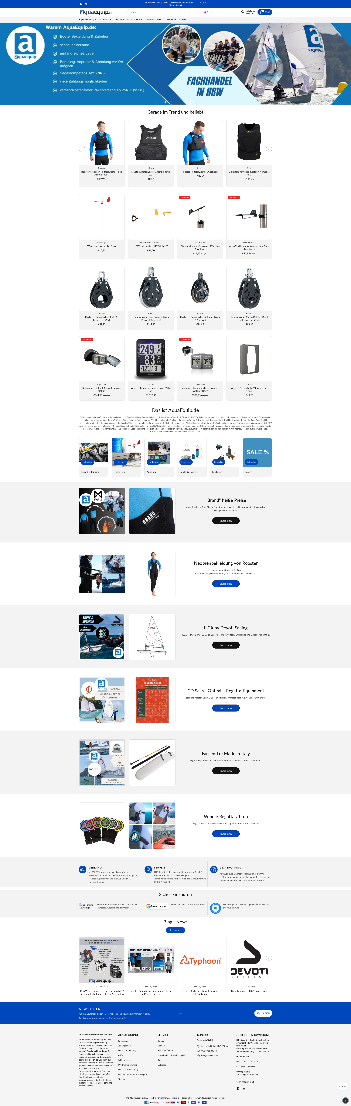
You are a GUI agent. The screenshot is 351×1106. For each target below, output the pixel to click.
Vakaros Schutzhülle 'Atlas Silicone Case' (249, 389)
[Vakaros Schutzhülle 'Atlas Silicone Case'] (249, 358)
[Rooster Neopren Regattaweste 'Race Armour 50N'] (101, 142)
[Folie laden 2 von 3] (171, 102)
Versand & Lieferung (127, 1050)
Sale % (249, 471)
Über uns (161, 1046)
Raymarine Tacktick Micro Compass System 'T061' (200, 389)
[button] (204, 12)
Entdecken (87, 462)
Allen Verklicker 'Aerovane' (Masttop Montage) (200, 247)
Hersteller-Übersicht (166, 1050)
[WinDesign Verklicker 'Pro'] (101, 217)
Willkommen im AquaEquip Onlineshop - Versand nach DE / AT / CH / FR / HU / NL (175, 3)
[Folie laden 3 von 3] (177, 102)
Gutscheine (162, 1065)
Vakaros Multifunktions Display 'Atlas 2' (151, 389)
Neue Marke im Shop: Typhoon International (200, 992)
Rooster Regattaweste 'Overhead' (200, 171)
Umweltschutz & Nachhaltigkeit (171, 1055)
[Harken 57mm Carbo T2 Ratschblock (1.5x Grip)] (200, 288)
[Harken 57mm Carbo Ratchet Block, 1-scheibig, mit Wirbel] (249, 288)
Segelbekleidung (86, 19)
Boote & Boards (188, 471)
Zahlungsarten (124, 1046)
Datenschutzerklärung (128, 1069)
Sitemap (121, 1079)
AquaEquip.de (140, 1098)
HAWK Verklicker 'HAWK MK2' (151, 245)
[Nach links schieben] (82, 149)
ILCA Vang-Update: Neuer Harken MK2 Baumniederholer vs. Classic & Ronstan (102, 992)
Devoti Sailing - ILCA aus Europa (249, 990)
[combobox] (169, 12)
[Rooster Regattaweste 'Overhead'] (200, 142)
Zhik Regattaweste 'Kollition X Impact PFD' (249, 173)
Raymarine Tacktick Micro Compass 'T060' (101, 389)
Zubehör (118, 19)
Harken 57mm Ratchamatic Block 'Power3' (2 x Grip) (151, 319)
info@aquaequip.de (209, 1055)
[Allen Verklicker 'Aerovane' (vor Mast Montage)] (249, 217)
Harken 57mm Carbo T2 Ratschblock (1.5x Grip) (200, 319)
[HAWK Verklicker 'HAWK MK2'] (151, 217)
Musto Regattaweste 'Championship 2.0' (150, 173)
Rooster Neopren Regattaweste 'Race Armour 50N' (101, 173)
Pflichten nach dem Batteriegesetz (133, 1074)
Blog (159, 1060)
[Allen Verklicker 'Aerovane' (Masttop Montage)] (200, 217)
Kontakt (161, 1041)
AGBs (120, 1055)
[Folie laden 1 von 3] (165, 102)
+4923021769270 (209, 1051)
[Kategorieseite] (93, 452)
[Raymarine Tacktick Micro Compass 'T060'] (101, 358)
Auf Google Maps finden (247, 1074)
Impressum (123, 1041)
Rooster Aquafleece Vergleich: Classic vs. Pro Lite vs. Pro (151, 992)
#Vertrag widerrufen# (127, 1065)
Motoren (217, 471)
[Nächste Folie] (186, 102)
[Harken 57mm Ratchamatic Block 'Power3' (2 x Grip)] (151, 288)
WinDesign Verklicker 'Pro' (101, 245)
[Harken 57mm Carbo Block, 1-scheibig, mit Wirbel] (101, 288)
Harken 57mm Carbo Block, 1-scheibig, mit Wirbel (101, 319)
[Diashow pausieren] (193, 102)
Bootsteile (104, 19)
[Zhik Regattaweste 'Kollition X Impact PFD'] (249, 142)
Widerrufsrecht (125, 1060)
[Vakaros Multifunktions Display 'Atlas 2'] (151, 358)
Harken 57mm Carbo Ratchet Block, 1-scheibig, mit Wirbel (249, 319)
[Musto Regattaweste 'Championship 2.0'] (151, 142)
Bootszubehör (85, 1045)
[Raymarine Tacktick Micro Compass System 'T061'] (200, 358)
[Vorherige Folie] (157, 102)
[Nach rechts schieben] (269, 149)
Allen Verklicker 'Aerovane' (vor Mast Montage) (249, 247)
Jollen (98, 1045)
